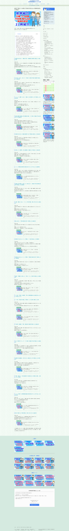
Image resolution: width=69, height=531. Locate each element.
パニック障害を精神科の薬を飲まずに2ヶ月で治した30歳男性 (27, 166)
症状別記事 (44, 68)
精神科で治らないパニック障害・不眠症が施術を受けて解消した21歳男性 (24, 46)
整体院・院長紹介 (32, 529)
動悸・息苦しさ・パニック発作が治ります (49, 60)
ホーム (15, 529)
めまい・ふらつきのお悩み (48, 47)
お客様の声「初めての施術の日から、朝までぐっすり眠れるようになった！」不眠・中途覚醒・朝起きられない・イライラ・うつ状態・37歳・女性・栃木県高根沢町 (48, 102)
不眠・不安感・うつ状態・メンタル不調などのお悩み (49, 52)
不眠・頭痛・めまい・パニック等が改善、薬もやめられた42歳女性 (24, 43)
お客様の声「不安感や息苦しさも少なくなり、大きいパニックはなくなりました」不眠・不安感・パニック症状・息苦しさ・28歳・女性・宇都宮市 (48, 113)
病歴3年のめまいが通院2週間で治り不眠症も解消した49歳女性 (27, 134)
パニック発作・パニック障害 (48, 75)
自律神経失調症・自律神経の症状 (48, 77)
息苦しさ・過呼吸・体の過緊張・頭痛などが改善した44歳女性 (27, 150)
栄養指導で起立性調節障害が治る (48, 58)
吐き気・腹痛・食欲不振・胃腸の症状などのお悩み (49, 49)
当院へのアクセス (45, 33)
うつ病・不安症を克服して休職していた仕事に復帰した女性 (23, 49)
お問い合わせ (45, 38)
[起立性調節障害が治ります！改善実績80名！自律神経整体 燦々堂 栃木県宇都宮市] (34, 1)
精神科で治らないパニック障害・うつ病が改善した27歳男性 (23, 45)
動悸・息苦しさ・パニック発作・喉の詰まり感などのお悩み (49, 50)
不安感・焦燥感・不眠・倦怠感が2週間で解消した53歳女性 (23, 50)
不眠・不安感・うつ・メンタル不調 (49, 76)
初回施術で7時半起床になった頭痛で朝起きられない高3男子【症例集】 (48, 131)
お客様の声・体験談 (45, 40)
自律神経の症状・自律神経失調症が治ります (49, 62)
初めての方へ (18, 529)
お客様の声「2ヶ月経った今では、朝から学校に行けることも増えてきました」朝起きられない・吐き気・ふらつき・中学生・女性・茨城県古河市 (48, 140)
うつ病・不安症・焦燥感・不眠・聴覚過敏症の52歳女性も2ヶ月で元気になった (25, 48)
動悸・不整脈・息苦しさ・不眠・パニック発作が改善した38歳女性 (24, 47)
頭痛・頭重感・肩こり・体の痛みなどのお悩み (49, 46)
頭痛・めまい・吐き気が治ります (48, 59)
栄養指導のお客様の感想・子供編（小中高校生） (49, 44)
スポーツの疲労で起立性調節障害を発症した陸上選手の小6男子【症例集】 (48, 122)
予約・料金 (44, 31)
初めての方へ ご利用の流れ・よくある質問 (48, 29)
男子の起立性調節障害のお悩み (48, 42)
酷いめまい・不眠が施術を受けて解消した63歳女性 (22, 44)
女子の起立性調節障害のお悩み (48, 41)
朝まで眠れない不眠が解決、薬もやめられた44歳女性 (26, 413)
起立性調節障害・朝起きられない (48, 69)
